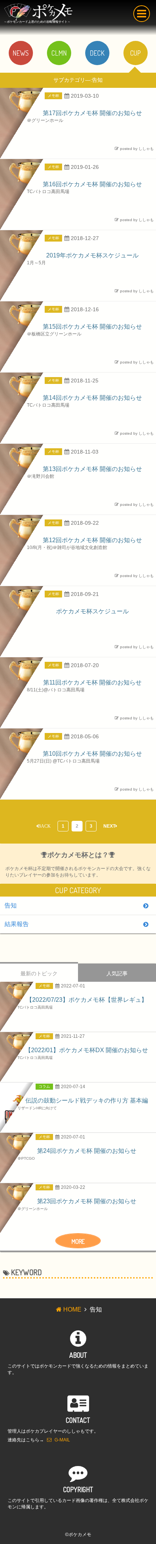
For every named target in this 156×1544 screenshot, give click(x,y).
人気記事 (117, 973)
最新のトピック (39, 973)
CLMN (59, 53)
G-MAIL (62, 1440)
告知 (11, 905)
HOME (72, 1309)
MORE (78, 1241)
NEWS (20, 53)
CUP (135, 53)
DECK (97, 53)
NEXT (109, 826)
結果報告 (17, 924)
